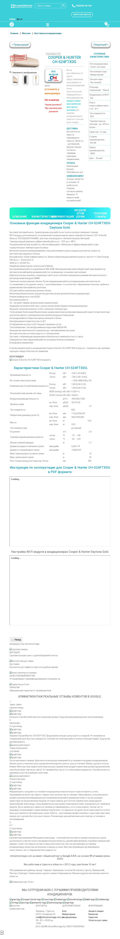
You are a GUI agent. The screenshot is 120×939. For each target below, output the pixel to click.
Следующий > (100, 44)
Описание (19, 216)
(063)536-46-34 (83, 5)
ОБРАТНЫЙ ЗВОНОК (82, 14)
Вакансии (93, 914)
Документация (63, 216)
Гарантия (93, 917)
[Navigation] (47, 24)
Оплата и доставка (98, 920)
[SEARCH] (64, 5)
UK (21, 19)
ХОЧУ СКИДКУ (17, 356)
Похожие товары (100, 215)
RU (18, 19)
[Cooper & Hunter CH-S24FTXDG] (15, 80)
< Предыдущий (20, 44)
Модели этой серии (80, 213)
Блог (64, 911)
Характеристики (43, 216)
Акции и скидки (96, 911)
